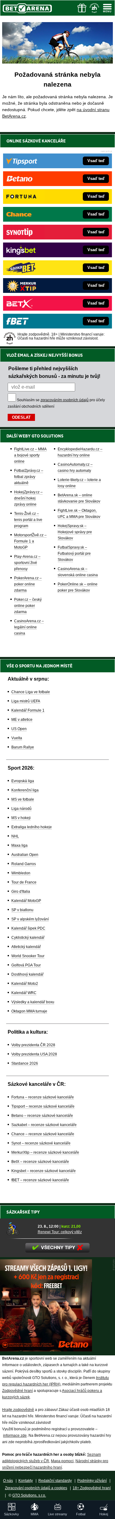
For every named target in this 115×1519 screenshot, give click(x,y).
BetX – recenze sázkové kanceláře (40, 1162)
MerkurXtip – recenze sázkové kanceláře (45, 1152)
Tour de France (23, 882)
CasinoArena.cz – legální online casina (29, 627)
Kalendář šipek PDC (28, 928)
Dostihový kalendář (27, 974)
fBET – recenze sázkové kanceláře (40, 1180)
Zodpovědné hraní (17, 1391)
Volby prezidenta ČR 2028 (33, 1045)
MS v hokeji (21, 818)
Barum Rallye (22, 747)
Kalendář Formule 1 (27, 710)
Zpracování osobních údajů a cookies (36, 1488)
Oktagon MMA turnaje (29, 1011)
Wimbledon (20, 873)
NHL (15, 836)
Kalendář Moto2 (24, 983)
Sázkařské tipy (23, 1212)
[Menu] (107, 8)
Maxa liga (19, 845)
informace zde (15, 1435)
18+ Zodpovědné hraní (92, 1488)
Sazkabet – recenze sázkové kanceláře (44, 1125)
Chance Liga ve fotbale (30, 692)
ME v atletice (22, 719)
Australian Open (24, 855)
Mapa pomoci (62, 1461)
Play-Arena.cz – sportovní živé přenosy (27, 562)
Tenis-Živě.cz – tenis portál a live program (28, 519)
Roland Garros (23, 864)
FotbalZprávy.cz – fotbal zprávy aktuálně (28, 476)
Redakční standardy (55, 1480)
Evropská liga (22, 781)
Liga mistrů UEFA (25, 701)
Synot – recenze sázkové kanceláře (41, 1143)
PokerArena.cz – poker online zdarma (28, 584)
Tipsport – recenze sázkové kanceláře (43, 1106)
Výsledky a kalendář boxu (32, 1002)
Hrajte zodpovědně (18, 1410)
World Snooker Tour (27, 956)
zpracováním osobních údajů (64, 400)
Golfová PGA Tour (26, 965)
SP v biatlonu (22, 910)
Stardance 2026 (24, 1063)
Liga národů (21, 808)
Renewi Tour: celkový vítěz (60, 1232)
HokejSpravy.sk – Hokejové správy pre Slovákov (75, 532)
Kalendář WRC (23, 993)
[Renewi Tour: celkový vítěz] (20, 1229)
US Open (19, 729)
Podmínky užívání (92, 1480)
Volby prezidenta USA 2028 (34, 1054)
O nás (8, 1480)
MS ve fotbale (22, 799)
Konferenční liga (25, 790)
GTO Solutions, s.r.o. (29, 1495)
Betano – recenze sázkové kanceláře (42, 1115)
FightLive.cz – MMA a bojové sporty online (30, 455)
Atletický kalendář (26, 947)
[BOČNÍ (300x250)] (46, 1349)
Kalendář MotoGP (26, 901)
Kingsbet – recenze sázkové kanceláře (43, 1171)
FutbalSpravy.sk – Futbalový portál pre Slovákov (74, 553)
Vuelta (16, 738)
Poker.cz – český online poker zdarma (28, 605)
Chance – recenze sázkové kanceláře (42, 1134)
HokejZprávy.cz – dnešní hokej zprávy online (28, 498)
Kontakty (25, 1480)
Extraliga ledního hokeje (31, 827)
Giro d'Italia (20, 891)
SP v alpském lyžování (30, 919)
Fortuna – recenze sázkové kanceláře (42, 1097)
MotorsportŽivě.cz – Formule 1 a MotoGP (30, 541)
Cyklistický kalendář (27, 937)
